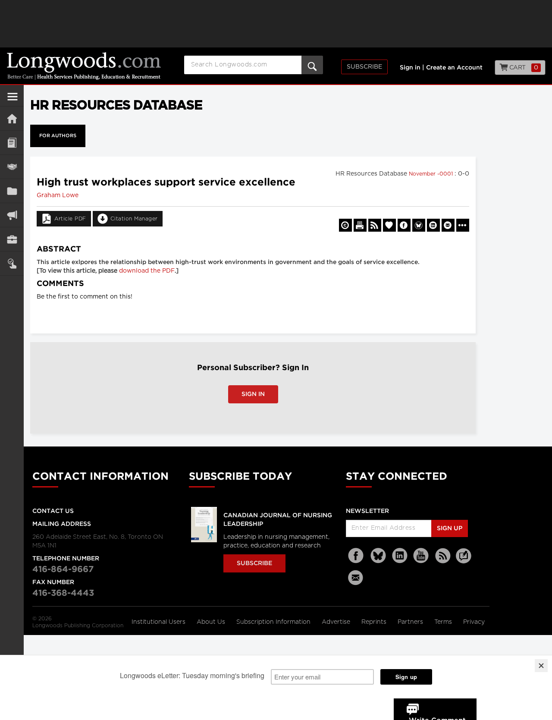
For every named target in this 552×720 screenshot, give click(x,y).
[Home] (12, 118)
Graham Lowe (57, 195)
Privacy (474, 622)
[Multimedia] (12, 215)
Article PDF (70, 218)
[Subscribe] (12, 263)
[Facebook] (356, 556)
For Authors (57, 136)
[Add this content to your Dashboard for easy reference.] (389, 225)
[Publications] (12, 191)
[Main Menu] (12, 100)
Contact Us (53, 511)
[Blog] (463, 560)
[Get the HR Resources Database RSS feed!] (374, 225)
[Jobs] (12, 239)
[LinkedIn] (399, 556)
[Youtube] (421, 556)
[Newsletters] (356, 577)
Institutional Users (159, 622)
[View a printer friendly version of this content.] (360, 225)
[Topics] (12, 142)
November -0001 (432, 173)
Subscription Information (273, 622)
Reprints (374, 622)
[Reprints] (345, 225)
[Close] (541, 665)
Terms (444, 622)
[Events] (12, 167)
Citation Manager (134, 218)
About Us (212, 622)
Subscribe (364, 67)
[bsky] (378, 556)
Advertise (337, 622)
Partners (411, 622)
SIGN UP (449, 528)
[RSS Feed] (443, 556)
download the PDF (147, 271)
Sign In (253, 394)
